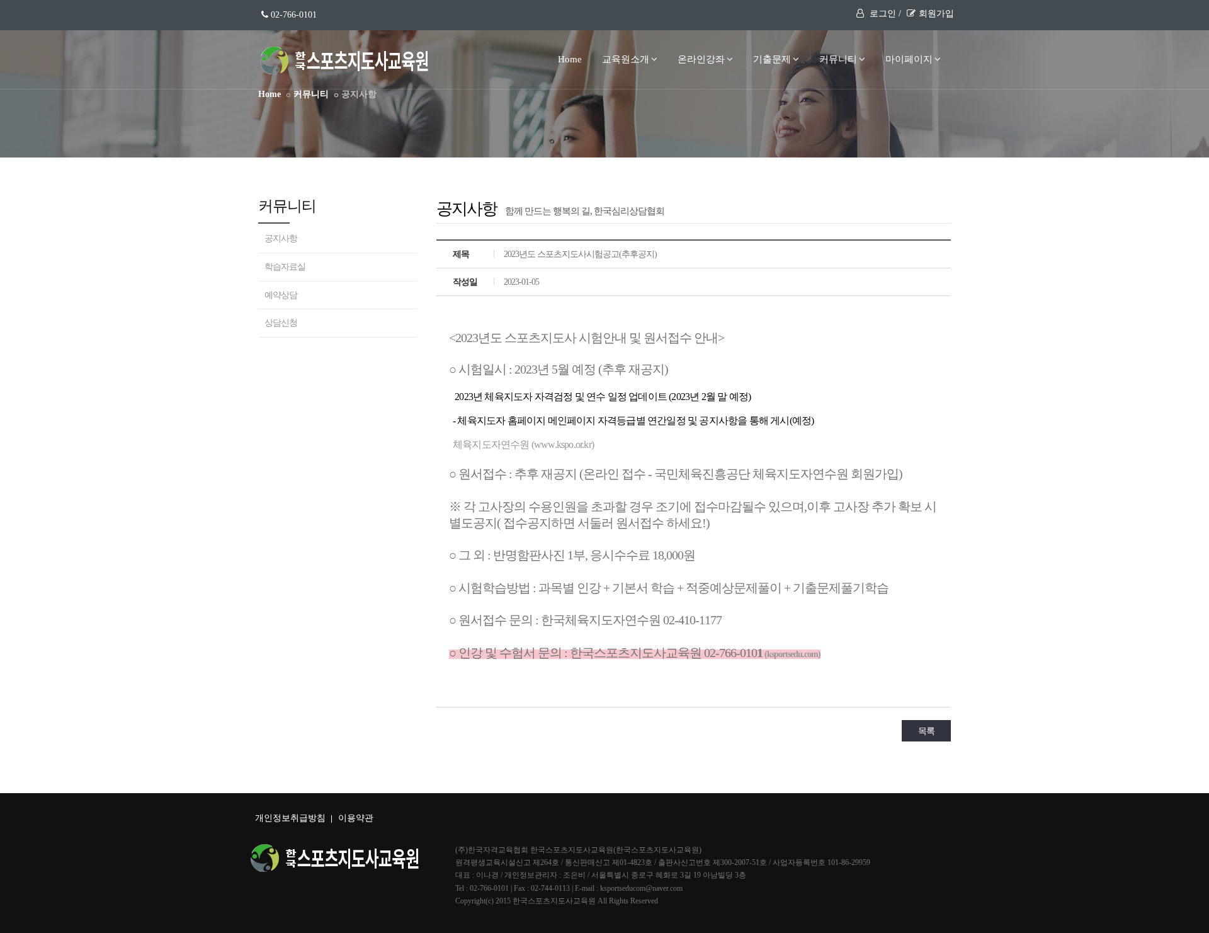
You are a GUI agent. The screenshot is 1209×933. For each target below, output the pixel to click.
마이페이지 (909, 59)
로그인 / (884, 13)
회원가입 (936, 13)
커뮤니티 (838, 59)
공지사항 (280, 238)
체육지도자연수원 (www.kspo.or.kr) (523, 444)
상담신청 (280, 323)
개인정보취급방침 (290, 818)
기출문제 (772, 59)
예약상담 (280, 295)
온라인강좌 (701, 59)
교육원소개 (625, 59)
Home (570, 59)
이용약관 (355, 818)
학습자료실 (284, 267)
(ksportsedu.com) (791, 654)
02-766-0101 (292, 15)
